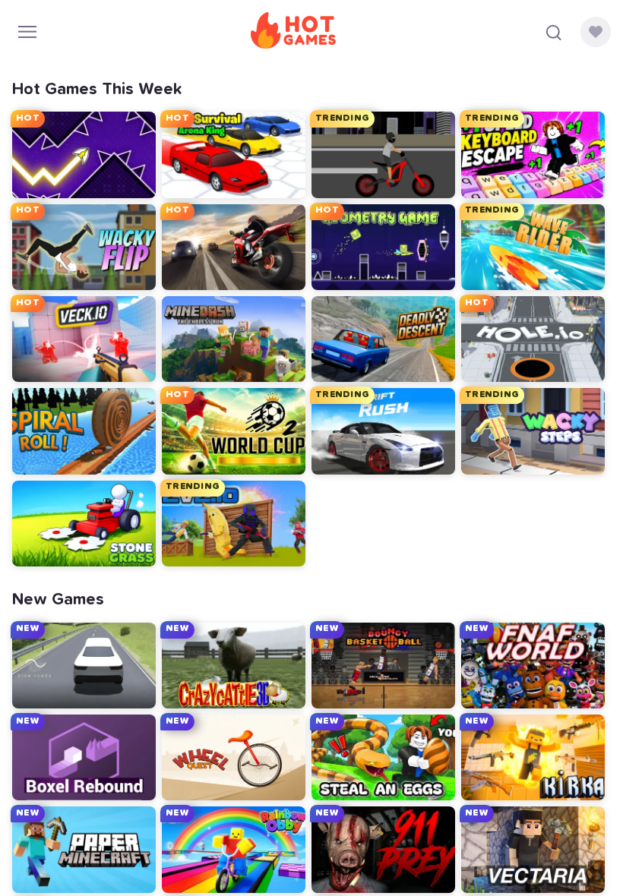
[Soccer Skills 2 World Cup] (233, 431)
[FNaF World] (533, 665)
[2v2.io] (233, 523)
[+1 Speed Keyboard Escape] (533, 154)
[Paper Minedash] (84, 849)
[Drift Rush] (383, 431)
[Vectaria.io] (533, 849)
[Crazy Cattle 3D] (233, 665)
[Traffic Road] (233, 247)
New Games (58, 600)
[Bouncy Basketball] (383, 665)
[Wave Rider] (533, 247)
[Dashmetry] (383, 247)
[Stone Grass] (84, 523)
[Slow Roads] (84, 665)
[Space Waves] (84, 154)
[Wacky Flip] (84, 247)
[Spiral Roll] (84, 431)
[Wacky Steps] (533, 431)
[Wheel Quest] (233, 757)
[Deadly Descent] (383, 339)
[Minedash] (233, 339)
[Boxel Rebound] (84, 757)
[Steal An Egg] (383, 757)
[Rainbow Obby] (233, 849)
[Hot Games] (293, 32)
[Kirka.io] (533, 757)
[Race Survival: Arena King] (233, 154)
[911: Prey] (383, 849)
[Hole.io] (533, 339)
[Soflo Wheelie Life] (383, 154)
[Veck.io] (84, 339)
